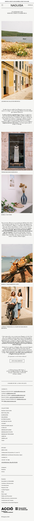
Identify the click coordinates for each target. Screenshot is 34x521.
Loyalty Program (5, 489)
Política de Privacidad (6, 496)
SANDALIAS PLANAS (6, 429)
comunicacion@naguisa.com (17, 397)
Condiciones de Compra (7, 500)
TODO (2, 440)
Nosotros (3, 479)
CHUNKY (3, 423)
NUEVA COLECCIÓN (6, 410)
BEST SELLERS (5, 412)
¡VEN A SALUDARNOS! (17, 361)
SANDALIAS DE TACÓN (7, 432)
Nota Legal (4, 494)
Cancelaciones (5, 485)
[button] (5, 5)
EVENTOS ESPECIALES (7, 425)
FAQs (2, 491)
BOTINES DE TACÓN (6, 421)
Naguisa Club (4, 487)
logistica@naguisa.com (19, 391)
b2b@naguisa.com (21, 399)
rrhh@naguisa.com (11, 393)
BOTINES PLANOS (5, 419)
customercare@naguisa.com (18, 395)
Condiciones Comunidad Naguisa (9, 502)
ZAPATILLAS (4, 438)
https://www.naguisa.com (10, 401)
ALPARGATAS (4, 415)
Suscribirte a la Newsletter (7, 481)
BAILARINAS (4, 417)
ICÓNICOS (3, 427)
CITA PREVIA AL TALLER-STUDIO (9, 462)
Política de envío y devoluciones (9, 498)
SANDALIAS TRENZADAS (7, 434)
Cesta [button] (30, 5)
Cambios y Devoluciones (7, 483)
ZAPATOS (3, 436)
